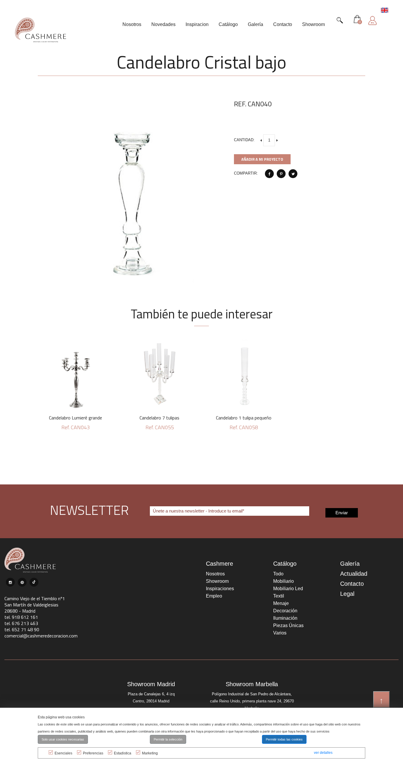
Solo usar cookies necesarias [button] (63, 739)
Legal (347, 593)
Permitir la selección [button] (168, 739)
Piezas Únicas (288, 625)
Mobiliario (283, 581)
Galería (350, 563)
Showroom (217, 581)
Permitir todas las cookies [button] (284, 739)
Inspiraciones (220, 588)
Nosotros (215, 573)
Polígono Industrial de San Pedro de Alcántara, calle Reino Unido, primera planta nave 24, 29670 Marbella (252, 701)
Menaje (281, 603)
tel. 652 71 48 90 (21, 629)
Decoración (285, 610)
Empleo (214, 595)
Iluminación (285, 618)
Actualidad (353, 573)
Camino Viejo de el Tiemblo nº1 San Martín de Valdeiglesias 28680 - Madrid (34, 604)
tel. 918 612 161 (21, 617)
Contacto (352, 583)
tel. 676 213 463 (21, 623)
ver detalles (323, 753)
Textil (278, 595)
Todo (278, 573)
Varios (279, 632)
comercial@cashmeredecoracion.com (41, 635)
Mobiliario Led (288, 588)
